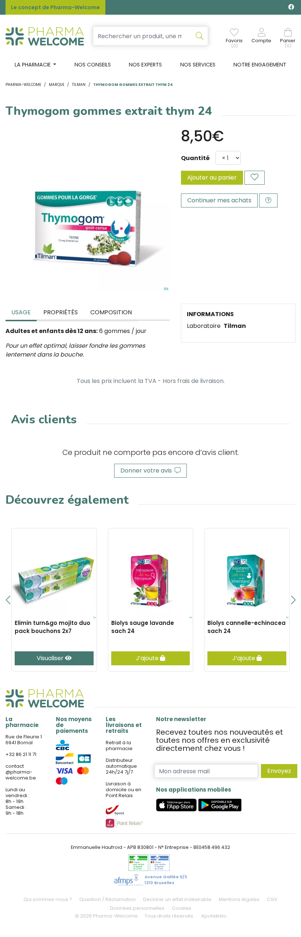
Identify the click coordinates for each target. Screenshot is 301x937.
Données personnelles (137, 908)
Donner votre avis (147, 470)
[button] (8, 600)
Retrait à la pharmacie (119, 745)
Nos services (197, 64)
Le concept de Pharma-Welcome (55, 7)
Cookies (181, 908)
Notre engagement (259, 64)
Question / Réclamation (107, 899)
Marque (56, 84)
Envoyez (279, 771)
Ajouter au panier (212, 177)
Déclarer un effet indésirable (177, 899)
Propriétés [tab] (60, 312)
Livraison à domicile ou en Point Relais (123, 789)
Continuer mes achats (219, 200)
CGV (272, 899)
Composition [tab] (111, 312)
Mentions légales (239, 899)
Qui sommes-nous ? (47, 899)
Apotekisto (213, 916)
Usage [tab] (21, 312)
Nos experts (145, 64)
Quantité (195, 158)
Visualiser (51, 658)
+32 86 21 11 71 (21, 754)
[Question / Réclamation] (268, 200)
